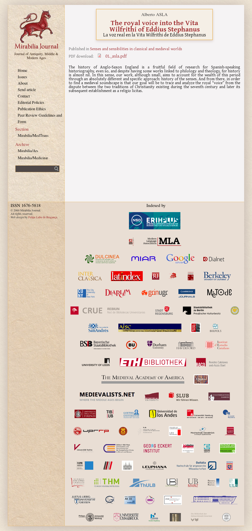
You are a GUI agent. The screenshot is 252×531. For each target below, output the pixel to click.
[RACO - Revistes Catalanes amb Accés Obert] (212, 362)
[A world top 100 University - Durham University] (157, 345)
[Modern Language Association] (162, 241)
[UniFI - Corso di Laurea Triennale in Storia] (85, 413)
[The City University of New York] (86, 293)
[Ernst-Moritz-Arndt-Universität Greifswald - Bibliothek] (130, 500)
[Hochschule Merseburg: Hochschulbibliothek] (85, 465)
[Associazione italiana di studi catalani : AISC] (150, 327)
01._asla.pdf (116, 56)
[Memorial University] (151, 396)
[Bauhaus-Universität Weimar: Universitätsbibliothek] (175, 517)
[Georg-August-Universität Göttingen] (110, 500)
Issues (22, 76)
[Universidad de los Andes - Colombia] (163, 413)
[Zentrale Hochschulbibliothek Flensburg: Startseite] (214, 500)
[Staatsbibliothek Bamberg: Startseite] (219, 396)
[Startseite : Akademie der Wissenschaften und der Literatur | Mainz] (226, 517)
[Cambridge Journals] (186, 293)
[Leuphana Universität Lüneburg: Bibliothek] (154, 465)
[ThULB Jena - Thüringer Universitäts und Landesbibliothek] (142, 482)
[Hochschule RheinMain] (108, 465)
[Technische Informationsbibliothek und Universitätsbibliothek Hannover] (110, 413)
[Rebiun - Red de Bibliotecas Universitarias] (107, 310)
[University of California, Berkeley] (217, 276)
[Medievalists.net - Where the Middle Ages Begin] (107, 396)
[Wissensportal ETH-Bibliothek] (152, 362)
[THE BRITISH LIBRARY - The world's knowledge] (195, 327)
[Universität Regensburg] (229, 413)
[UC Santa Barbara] (234, 310)
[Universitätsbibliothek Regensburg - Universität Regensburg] (173, 500)
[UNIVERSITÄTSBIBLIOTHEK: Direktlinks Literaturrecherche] (171, 482)
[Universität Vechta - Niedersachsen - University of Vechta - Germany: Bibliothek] (84, 448)
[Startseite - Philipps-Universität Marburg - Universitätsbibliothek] (91, 517)
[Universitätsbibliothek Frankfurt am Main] (131, 413)
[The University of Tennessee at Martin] (123, 431)
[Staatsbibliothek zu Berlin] (201, 310)
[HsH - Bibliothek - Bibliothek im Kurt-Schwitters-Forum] (187, 448)
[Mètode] (218, 293)
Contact (24, 95)
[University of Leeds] (95, 362)
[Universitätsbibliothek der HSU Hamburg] (202, 517)
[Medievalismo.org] (131, 241)
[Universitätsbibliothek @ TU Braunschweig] (230, 431)
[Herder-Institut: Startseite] (207, 448)
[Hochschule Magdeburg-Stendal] (154, 517)
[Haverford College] (186, 345)
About (23, 83)
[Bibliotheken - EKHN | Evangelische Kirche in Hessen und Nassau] (118, 448)
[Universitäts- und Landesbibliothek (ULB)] (175, 431)
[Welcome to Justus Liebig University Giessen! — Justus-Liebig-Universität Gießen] (83, 500)
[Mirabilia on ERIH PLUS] (154, 220)
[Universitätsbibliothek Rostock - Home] (214, 482)
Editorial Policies (31, 102)
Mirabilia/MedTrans (33, 135)
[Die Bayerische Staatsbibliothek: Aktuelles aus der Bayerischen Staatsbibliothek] (98, 345)
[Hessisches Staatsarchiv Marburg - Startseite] (229, 465)
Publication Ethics (32, 108)
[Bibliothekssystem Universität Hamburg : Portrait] (78, 482)
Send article (27, 89)
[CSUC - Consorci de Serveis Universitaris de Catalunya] (132, 345)
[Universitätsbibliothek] (192, 482)
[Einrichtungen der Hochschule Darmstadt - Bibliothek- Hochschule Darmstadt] (148, 431)
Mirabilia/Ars (28, 150)
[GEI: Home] (157, 448)
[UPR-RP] (91, 431)
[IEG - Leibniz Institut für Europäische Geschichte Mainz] (127, 465)
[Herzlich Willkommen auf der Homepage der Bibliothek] (196, 465)
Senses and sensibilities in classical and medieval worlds (136, 49)
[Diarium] (118, 293)
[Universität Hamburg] (200, 413)
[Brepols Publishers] (215, 327)
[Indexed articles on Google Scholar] (180, 258)
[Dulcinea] (102, 258)
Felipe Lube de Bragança (42, 217)
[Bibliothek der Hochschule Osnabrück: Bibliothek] (202, 431)
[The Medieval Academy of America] (143, 379)
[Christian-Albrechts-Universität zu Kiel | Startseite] (150, 500)
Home (22, 70)
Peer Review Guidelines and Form (40, 118)
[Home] (36, 48)
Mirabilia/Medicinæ (33, 157)
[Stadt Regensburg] (164, 310)
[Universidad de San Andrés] (98, 327)
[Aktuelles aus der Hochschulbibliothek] (107, 482)
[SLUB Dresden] (183, 396)
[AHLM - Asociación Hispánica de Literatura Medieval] (190, 276)
